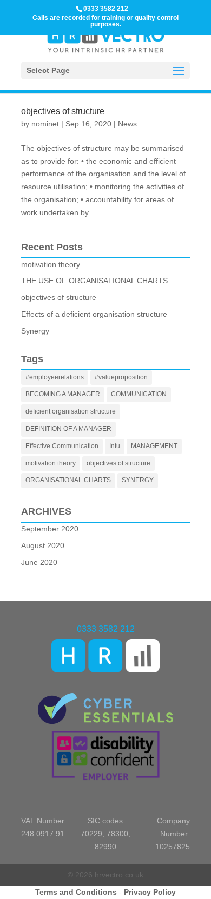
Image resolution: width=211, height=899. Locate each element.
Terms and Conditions (76, 892)
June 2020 (39, 562)
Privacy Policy (150, 892)
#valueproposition (121, 377)
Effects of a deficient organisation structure (94, 314)
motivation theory (50, 264)
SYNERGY (138, 480)
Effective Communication (61, 446)
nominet (45, 123)
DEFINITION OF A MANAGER (68, 428)
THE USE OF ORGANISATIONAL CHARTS (94, 280)
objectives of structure (62, 111)
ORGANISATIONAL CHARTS (68, 480)
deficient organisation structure (70, 411)
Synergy (35, 331)
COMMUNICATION (139, 394)
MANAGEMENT (154, 446)
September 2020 (49, 528)
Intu (114, 446)
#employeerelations (54, 377)
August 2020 (42, 545)
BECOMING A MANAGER (62, 394)
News (127, 123)
